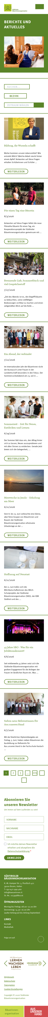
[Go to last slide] (7, 963)
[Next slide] (43, 963)
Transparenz (9, 984)
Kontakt (7, 923)
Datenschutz (9, 980)
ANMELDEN (14, 857)
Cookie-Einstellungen (13, 989)
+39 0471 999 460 (13, 889)
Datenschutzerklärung (18, 851)
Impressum (9, 976)
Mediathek (8, 927)
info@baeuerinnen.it (13, 892)
